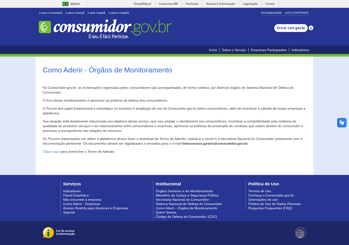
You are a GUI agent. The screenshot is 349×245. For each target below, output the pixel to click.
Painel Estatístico (76, 195)
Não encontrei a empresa (82, 199)
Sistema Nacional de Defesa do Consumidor (189, 204)
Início (213, 50)
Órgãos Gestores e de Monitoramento (184, 191)
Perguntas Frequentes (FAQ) (270, 208)
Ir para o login (96, 12)
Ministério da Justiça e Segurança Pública (187, 195)
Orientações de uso (263, 199)
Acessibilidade (271, 12)
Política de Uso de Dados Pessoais (274, 204)
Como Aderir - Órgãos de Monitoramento (186, 208)
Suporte (69, 212)
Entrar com (291, 28)
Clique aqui (51, 151)
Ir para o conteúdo (50, 12)
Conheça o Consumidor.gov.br (271, 195)
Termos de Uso (259, 191)
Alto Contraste (297, 12)
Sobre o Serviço (234, 50)
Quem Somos (166, 212)
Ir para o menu (75, 12)
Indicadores (300, 50)
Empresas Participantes (269, 50)
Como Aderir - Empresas (81, 204)
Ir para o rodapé (118, 12)
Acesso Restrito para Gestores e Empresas (95, 208)
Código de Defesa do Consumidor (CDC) (186, 216)
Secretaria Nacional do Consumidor (182, 199)
